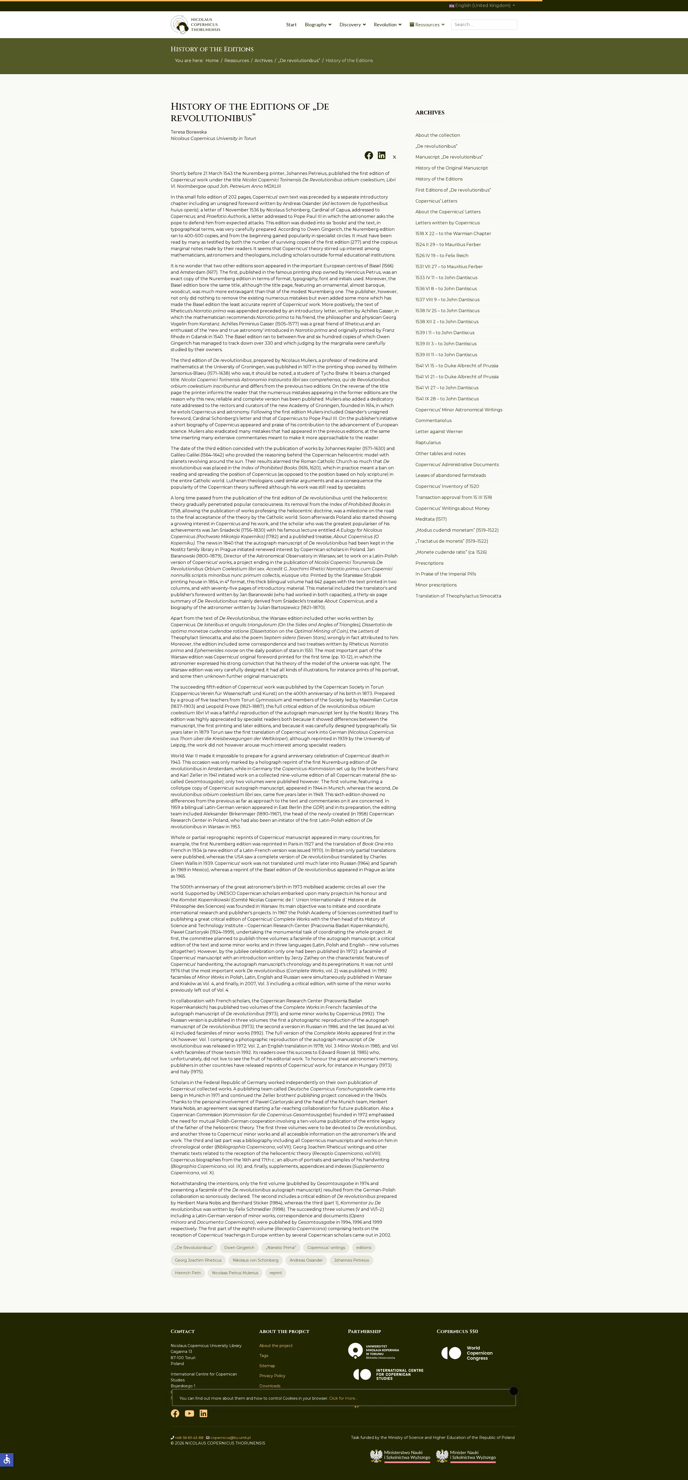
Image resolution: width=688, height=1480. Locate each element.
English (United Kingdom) (483, 5)
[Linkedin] (203, 1415)
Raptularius (428, 442)
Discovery (350, 24)
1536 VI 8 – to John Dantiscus (446, 288)
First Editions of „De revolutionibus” (453, 190)
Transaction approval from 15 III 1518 (453, 497)
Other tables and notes (440, 453)
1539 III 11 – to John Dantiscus (446, 354)
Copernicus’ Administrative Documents (457, 464)
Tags (263, 1355)
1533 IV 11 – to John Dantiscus (446, 277)
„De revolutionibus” (436, 146)
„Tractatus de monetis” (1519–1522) (451, 541)
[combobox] (484, 25)
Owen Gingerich (239, 1247)
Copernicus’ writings (326, 1247)
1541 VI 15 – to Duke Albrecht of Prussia (456, 365)
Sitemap (267, 1365)
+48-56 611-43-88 (189, 1438)
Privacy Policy (272, 1375)
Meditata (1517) (431, 519)
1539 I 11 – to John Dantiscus (444, 332)
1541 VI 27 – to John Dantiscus (446, 387)
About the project (276, 1345)
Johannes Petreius (351, 1260)
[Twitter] (394, 156)
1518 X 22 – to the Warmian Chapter (453, 233)
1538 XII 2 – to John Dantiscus (446, 321)
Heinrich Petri (188, 1272)
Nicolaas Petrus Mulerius (235, 1272)
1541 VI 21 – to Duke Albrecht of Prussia (457, 376)
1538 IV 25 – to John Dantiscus (447, 310)
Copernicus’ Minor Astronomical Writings (458, 409)
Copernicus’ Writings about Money (452, 508)
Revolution (385, 24)
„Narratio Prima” (281, 1247)
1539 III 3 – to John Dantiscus (445, 343)
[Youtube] (189, 1415)
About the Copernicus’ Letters (448, 211)
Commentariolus (433, 420)
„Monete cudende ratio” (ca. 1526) (451, 552)
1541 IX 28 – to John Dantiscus (447, 398)
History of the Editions (439, 179)
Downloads (269, 1386)
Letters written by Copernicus (447, 222)
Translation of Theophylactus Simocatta (458, 596)
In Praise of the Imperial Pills (445, 574)
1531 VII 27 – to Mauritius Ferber (449, 266)
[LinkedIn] (381, 155)
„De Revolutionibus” (194, 1247)
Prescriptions (429, 563)
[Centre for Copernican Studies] (388, 1374)
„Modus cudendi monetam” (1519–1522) (457, 530)
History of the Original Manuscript (451, 168)
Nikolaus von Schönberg (255, 1260)
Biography (316, 24)
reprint (276, 1272)
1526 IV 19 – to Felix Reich (441, 255)
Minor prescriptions (436, 585)
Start (291, 24)
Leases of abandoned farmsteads (450, 475)
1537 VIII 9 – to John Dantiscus (447, 299)
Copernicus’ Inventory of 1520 (447, 486)
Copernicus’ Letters (436, 201)
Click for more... (343, 1398)
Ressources (427, 24)
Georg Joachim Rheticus (198, 1260)
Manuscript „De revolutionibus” (449, 157)
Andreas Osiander (306, 1260)
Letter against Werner (439, 431)
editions (363, 1247)
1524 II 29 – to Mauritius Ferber (448, 244)
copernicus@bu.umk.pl (230, 1438)
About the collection (437, 135)
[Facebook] (368, 155)
